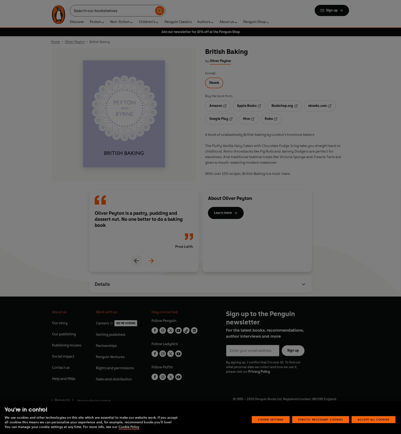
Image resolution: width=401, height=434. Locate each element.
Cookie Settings (271, 419)
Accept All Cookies (373, 419)
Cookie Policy (129, 427)
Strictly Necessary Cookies (320, 419)
